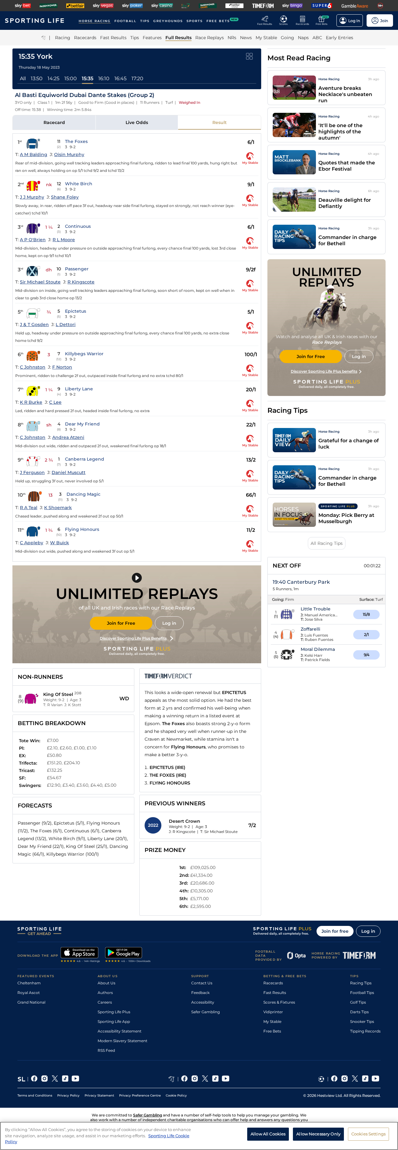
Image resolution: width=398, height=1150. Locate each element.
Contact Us (201, 983)
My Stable (272, 1021)
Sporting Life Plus (114, 1012)
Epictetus (75, 311)
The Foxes (76, 141)
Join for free (335, 931)
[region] (199, 1136)
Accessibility (202, 1002)
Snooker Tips (362, 1021)
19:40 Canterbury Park (301, 582)
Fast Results (274, 992)
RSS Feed (106, 1050)
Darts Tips (359, 1012)
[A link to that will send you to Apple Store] (80, 955)
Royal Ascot (28, 992)
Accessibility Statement (119, 1031)
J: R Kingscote (182, 831)
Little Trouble (316, 609)
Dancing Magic (83, 494)
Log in (169, 623)
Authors (105, 992)
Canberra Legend (84, 459)
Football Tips (362, 992)
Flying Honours (82, 529)
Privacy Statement (99, 1095)
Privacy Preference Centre (140, 1095)
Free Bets (272, 1031)
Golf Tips (358, 1002)
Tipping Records (365, 1031)
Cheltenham (29, 983)
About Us (106, 983)
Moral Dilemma (318, 649)
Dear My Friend (82, 424)
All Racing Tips (327, 543)
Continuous (78, 226)
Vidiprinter (273, 1012)
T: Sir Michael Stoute (219, 831)
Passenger (77, 269)
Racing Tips (361, 983)
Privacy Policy (68, 1095)
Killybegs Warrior (84, 353)
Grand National (31, 1002)
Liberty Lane (79, 389)
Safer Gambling (205, 1012)
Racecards (273, 983)
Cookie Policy (176, 1095)
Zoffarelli (310, 629)
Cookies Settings (368, 1134)
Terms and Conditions (34, 1095)
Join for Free (121, 623)
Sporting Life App (114, 1021)
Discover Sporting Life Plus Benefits (133, 638)
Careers (105, 1002)
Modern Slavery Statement (122, 1040)
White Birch (78, 183)
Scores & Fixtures (279, 1002)
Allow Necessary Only (318, 1134)
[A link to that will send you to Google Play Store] (128, 955)
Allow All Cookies (268, 1134)
